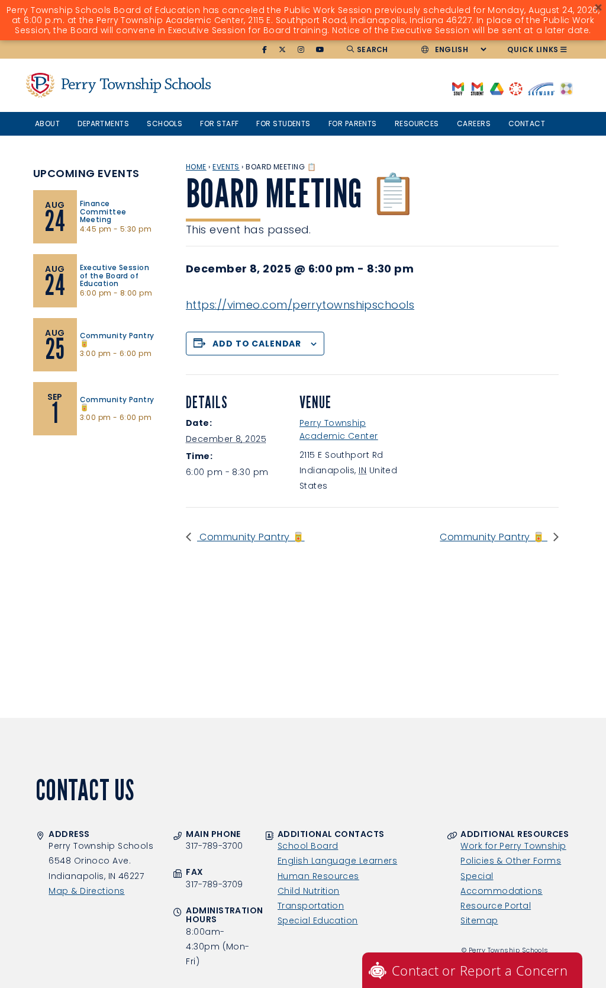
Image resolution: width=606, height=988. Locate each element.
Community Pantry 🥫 (251, 537)
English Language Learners (337, 861)
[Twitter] (282, 50)
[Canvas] (516, 88)
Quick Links (533, 49)
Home (196, 167)
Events (226, 167)
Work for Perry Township (513, 846)
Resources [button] (417, 123)
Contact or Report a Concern (480, 970)
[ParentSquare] (566, 88)
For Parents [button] (352, 123)
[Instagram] (301, 50)
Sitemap (479, 920)
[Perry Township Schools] (40, 85)
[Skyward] (541, 88)
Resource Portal (495, 906)
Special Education (318, 920)
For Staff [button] (219, 123)
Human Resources (318, 876)
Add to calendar (256, 343)
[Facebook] (264, 50)
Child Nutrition (309, 891)
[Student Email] (477, 88)
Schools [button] (164, 123)
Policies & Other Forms (510, 861)
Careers (474, 123)
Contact (526, 123)
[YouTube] (320, 50)
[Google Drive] (497, 88)
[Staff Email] (458, 88)
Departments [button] (103, 123)
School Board (308, 846)
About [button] (47, 123)
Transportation (311, 906)
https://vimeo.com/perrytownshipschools (300, 304)
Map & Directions (86, 891)
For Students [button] (283, 123)
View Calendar (66, 454)
